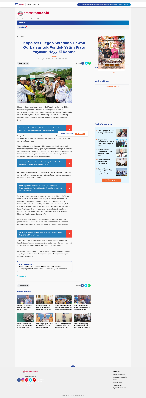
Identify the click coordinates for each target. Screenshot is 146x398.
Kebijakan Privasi (119, 374)
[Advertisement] (54, 350)
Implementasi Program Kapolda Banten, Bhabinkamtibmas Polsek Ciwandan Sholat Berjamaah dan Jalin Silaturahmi (40, 188)
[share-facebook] (82, 63)
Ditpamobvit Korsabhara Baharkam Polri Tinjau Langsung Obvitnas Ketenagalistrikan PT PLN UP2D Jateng (106, 142)
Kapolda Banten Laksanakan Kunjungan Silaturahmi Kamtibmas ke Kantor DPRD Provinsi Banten (106, 161)
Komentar (24, 63)
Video (23, 27)
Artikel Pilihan (102, 81)
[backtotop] (73, 367)
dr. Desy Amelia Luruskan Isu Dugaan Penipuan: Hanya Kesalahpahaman (106, 151)
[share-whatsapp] (89, 63)
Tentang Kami (117, 385)
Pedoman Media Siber (120, 377)
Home (21, 5)
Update (80, 134)
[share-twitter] (86, 63)
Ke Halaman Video (111, 73)
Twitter (31, 383)
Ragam (21, 276)
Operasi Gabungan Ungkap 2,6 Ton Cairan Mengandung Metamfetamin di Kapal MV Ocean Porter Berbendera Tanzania (106, 171)
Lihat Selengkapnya (111, 180)
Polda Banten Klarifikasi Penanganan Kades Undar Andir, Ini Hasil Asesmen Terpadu (105, 4)
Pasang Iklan (117, 382)
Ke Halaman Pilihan (111, 86)
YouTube (36, 383)
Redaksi (33, 383)
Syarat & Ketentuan (119, 388)
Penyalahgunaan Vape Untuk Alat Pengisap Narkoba (106, 132)
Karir (115, 380)
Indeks (22, 23)
